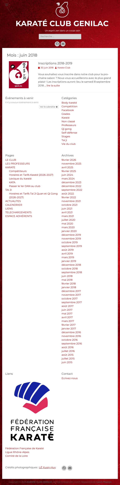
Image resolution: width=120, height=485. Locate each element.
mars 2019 (68, 257)
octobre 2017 (70, 298)
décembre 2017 (71, 291)
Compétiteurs (18, 171)
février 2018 (69, 283)
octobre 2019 (70, 242)
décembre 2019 (71, 234)
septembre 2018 (72, 272)
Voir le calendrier (48, 107)
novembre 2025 (71, 163)
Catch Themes (104, 482)
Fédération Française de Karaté (24, 448)
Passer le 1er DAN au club (24, 186)
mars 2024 (68, 178)
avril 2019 (67, 253)
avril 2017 (67, 317)
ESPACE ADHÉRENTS (18, 216)
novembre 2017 (71, 294)
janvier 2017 (69, 328)
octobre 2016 (70, 339)
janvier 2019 (69, 261)
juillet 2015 (68, 358)
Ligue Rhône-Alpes (17, 452)
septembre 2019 (72, 246)
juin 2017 (67, 309)
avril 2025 (67, 167)
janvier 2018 (69, 287)
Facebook (68, 110)
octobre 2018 (70, 268)
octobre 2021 (70, 204)
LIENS (9, 208)
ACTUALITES (13, 201)
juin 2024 (67, 174)
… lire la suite (52, 85)
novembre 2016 (71, 336)
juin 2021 (67, 208)
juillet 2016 (68, 351)
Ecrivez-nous (70, 378)
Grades (66, 113)
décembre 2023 (71, 182)
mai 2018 (67, 279)
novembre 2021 (71, 201)
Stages (66, 136)
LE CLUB (10, 159)
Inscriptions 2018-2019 (55, 63)
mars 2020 (68, 227)
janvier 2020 (69, 231)
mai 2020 (67, 223)
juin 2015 (67, 362)
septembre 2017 (72, 302)
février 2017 (68, 324)
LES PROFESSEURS (17, 163)
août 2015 (67, 354)
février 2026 (69, 159)
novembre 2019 (71, 238)
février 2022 (69, 197)
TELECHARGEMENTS (18, 212)
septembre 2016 (72, 343)
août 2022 (68, 193)
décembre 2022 (71, 186)
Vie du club (69, 143)
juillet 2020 (68, 219)
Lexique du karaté (20, 178)
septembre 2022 (72, 189)
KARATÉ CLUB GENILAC (62, 23)
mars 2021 (68, 216)
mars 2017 (68, 321)
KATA (12, 182)
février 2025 (69, 171)
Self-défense (69, 132)
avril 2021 (67, 212)
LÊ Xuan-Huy (47, 467)
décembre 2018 (71, 264)
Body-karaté (69, 102)
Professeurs (69, 125)
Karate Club (64, 67)
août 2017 (67, 306)
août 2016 (68, 347)
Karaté (66, 117)
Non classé (68, 121)
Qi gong (67, 128)
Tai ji (64, 140)
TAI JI (8, 189)
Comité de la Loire (16, 455)
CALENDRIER (13, 204)
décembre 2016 (71, 332)
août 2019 (68, 249)
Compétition (70, 106)
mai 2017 (67, 313)
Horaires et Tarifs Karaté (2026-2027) (31, 174)
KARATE (10, 167)
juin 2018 (67, 276)
